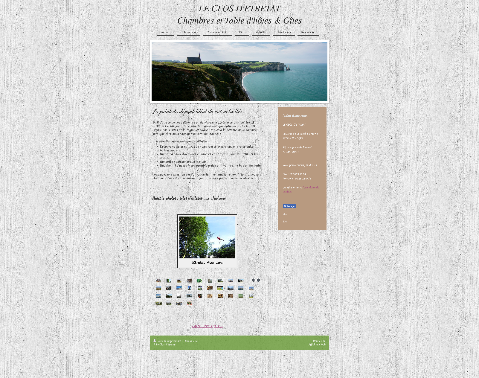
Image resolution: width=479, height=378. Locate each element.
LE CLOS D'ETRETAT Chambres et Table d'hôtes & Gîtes (239, 14)
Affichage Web (317, 344)
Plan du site (191, 341)
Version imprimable (169, 341)
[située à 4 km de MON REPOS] (207, 244)
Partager (290, 206)
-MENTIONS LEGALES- (207, 326)
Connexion (319, 341)
